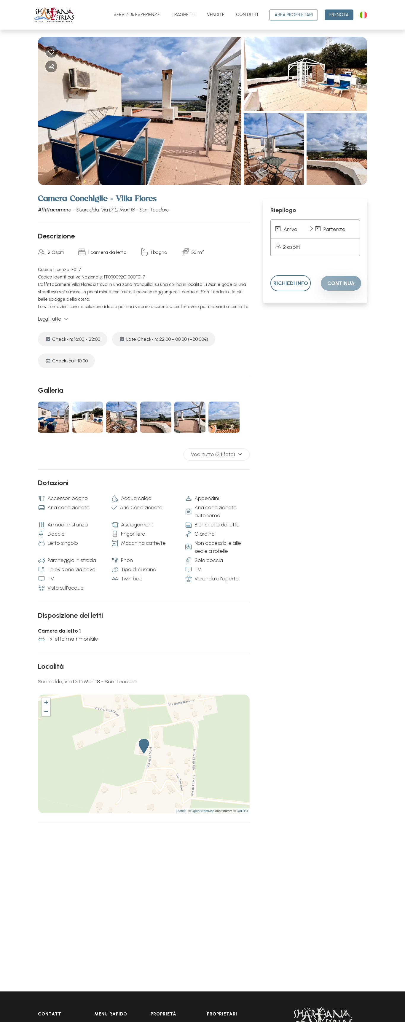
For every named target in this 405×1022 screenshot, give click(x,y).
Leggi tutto (49, 319)
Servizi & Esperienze (137, 14)
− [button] (46, 711)
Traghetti (183, 14)
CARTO (242, 810)
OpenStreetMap (203, 810)
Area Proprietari (294, 14)
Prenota (339, 14)
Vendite (215, 14)
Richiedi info (290, 283)
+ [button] (46, 702)
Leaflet (181, 810)
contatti (247, 14)
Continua (341, 283)
